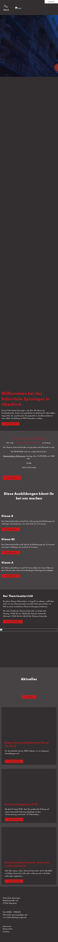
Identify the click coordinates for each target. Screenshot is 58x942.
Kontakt (51, 2)
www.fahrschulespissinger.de (15, 917)
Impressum (7, 926)
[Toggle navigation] (6, 7)
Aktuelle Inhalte (12, 622)
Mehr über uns (10, 424)
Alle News (29, 697)
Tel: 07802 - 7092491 (12, 912)
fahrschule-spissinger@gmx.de (15, 915)
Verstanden (12, 478)
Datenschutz (8, 929)
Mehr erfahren (10, 529)
